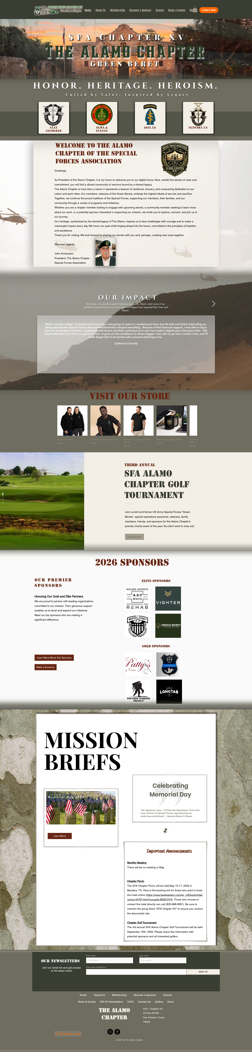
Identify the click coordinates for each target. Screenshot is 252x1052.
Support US (198, 127)
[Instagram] (110, 1032)
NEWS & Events (102, 129)
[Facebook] (117, 1032)
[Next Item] (213, 304)
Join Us (150, 127)
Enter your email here (96, 967)
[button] (194, 9)
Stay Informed (54, 129)
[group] (125, 426)
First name (91, 956)
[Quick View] (72, 420)
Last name (144, 956)
